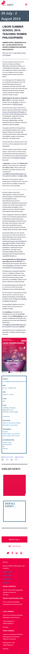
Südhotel (5, 448)
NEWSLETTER (7, 575)
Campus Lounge (7, 442)
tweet (16, 459)
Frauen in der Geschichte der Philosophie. (13, 112)
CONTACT (6, 583)
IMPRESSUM (7, 579)
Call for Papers (6, 98)
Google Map (6, 416)
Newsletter (10, 265)
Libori (23, 332)
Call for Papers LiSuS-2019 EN (11, 434)
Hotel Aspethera (7, 444)
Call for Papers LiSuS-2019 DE (11, 436)
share (6, 459)
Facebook (20, 104)
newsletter (15, 102)
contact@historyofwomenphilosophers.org (14, 174)
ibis (4, 446)
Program (5, 431)
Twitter (15, 104)
